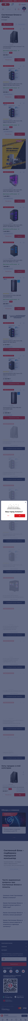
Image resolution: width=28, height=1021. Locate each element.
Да (20, 515)
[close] (25, 502)
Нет (8, 515)
